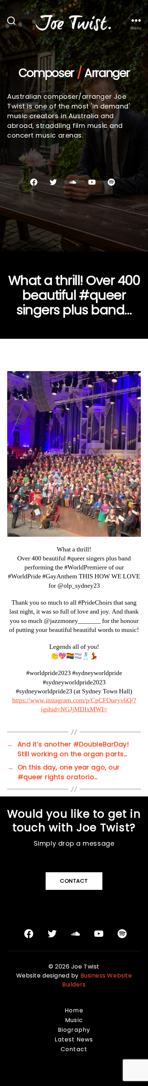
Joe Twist (85, 966)
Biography (74, 1030)
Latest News (74, 1039)
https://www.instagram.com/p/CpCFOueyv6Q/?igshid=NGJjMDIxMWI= (74, 704)
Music (74, 1020)
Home (74, 1010)
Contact (74, 880)
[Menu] (136, 20)
